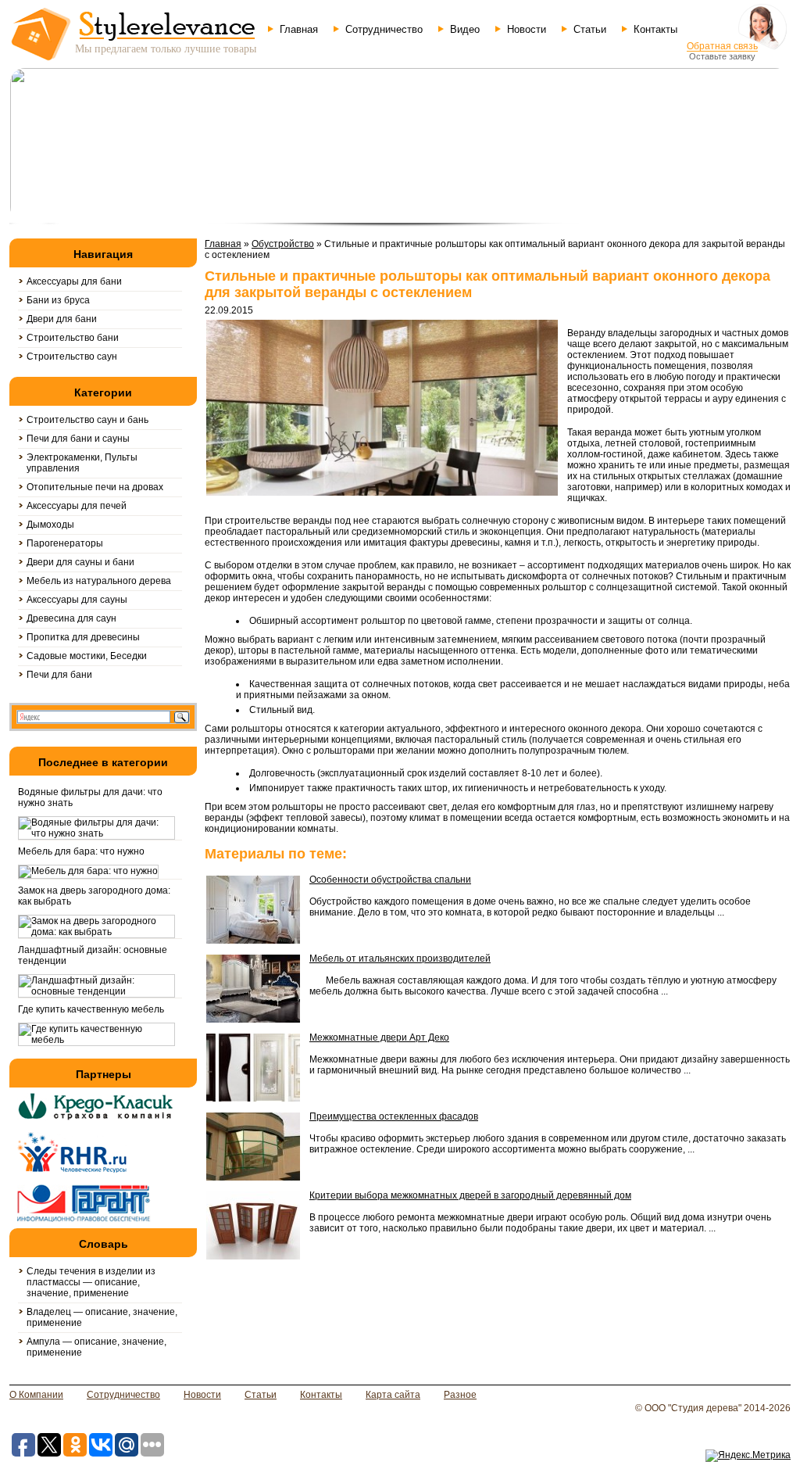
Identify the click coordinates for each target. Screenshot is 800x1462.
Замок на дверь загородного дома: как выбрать (94, 896)
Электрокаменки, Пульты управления (82, 463)
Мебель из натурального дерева (99, 580)
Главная (299, 29)
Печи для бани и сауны (78, 438)
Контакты (655, 29)
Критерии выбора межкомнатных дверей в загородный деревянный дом (470, 1195)
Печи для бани (59, 674)
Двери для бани (62, 319)
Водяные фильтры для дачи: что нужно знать (90, 797)
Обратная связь (722, 46)
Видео (465, 29)
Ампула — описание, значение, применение (96, 1347)
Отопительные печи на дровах (95, 487)
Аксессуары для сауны (77, 599)
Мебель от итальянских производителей (400, 958)
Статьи (589, 29)
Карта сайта (393, 1394)
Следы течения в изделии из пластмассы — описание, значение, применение (91, 1282)
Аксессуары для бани (74, 281)
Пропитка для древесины (83, 637)
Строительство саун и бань (87, 419)
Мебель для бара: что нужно (81, 851)
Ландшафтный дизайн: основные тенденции (92, 955)
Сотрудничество (384, 29)
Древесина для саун (71, 618)
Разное (460, 1394)
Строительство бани (73, 337)
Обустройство (283, 243)
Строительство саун (72, 356)
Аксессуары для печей (77, 505)
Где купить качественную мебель (91, 1009)
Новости (526, 29)
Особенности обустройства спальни (390, 879)
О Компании (36, 1394)
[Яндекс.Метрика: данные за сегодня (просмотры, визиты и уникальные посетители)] (748, 1455)
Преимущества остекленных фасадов (393, 1116)
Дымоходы (50, 524)
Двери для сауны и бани (80, 562)
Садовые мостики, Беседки (87, 655)
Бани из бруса (58, 300)
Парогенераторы (65, 543)
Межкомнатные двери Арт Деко (379, 1037)
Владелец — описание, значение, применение (102, 1317)
